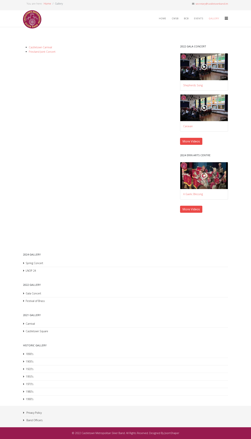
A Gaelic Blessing (193, 194)
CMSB (175, 18)
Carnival (30, 323)
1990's (29, 399)
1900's (29, 361)
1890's (29, 354)
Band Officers (34, 420)
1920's (29, 369)
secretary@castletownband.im (212, 3)
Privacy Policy (34, 412)
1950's (29, 376)
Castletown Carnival (40, 47)
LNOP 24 (31, 270)
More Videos (191, 141)
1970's (29, 384)
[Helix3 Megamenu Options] (226, 18)
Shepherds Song (193, 85)
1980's (29, 391)
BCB (186, 18)
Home (47, 3)
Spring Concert (34, 263)
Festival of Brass (35, 301)
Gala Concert (33, 293)
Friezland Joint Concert (42, 51)
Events (198, 18)
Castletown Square (37, 331)
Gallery (214, 18)
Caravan (188, 126)
